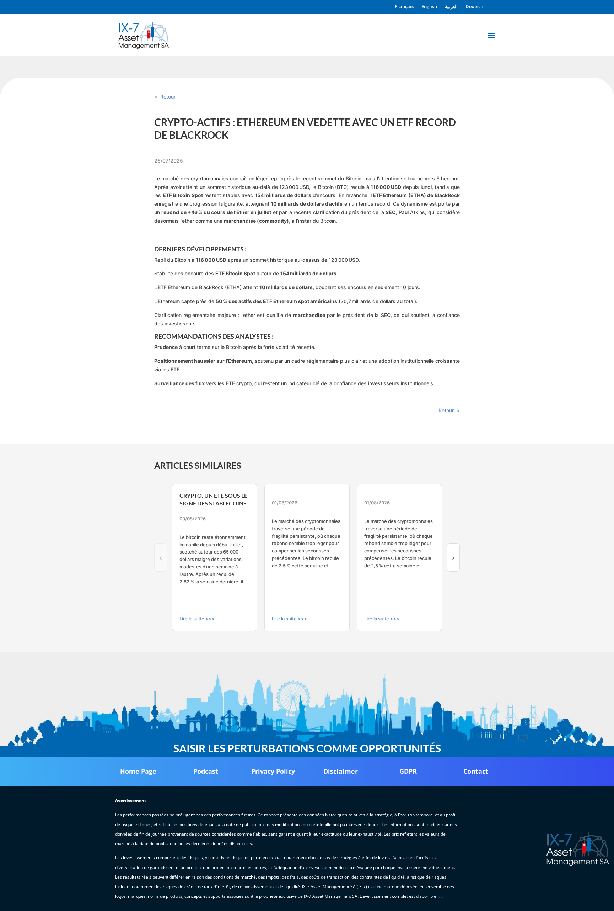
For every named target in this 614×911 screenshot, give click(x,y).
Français (404, 7)
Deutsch (474, 7)
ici (439, 896)
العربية (451, 7)
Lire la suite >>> (197, 618)
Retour (168, 97)
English (429, 7)
